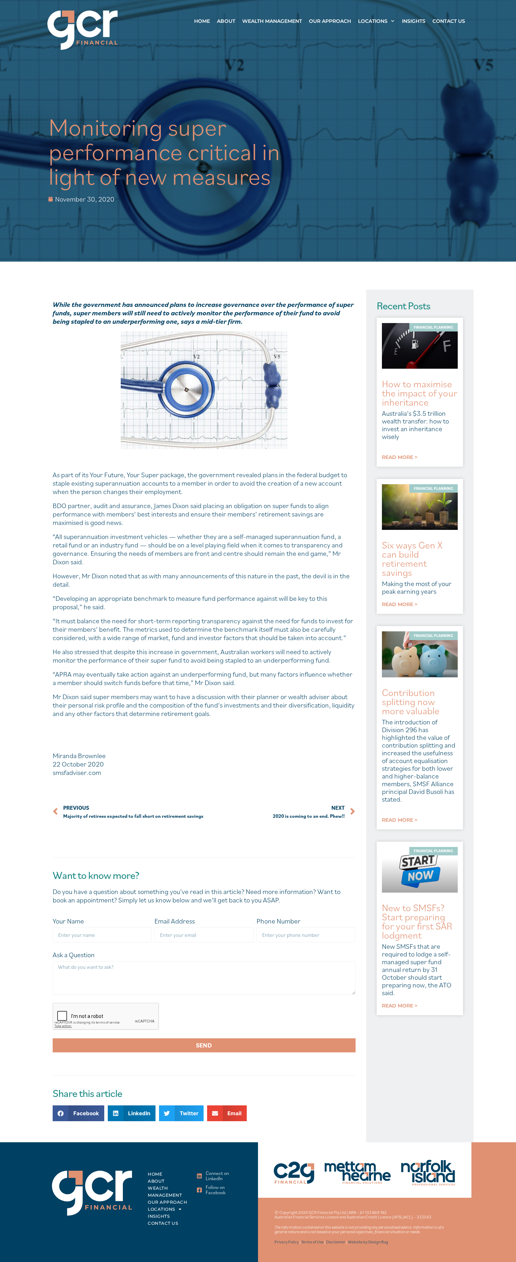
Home (202, 21)
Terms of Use (312, 1241)
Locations (373, 21)
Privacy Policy (286, 1241)
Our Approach (330, 21)
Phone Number (278, 921)
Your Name (68, 921)
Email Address (174, 921)
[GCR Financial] (82, 30)
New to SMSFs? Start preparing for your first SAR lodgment (417, 921)
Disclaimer (335, 1241)
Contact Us (448, 21)
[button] (78, 1113)
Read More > (399, 457)
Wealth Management (272, 21)
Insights (413, 21)
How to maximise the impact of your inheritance (419, 392)
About (226, 21)
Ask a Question (74, 955)
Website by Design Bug (368, 1241)
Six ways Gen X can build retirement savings (412, 558)
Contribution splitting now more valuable (410, 701)
